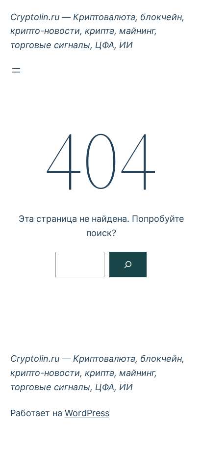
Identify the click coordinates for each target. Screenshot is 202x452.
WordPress (87, 413)
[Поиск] (128, 264)
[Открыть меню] (16, 70)
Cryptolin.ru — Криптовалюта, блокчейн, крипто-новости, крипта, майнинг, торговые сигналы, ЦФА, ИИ (97, 31)
